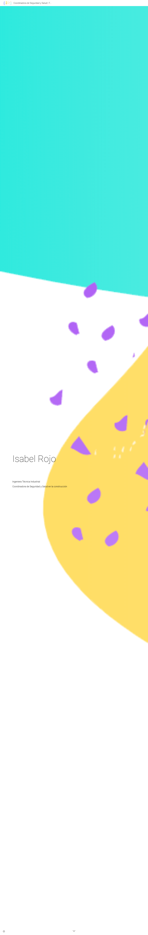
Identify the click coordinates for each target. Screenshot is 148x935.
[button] (74, 931)
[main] (74, 470)
